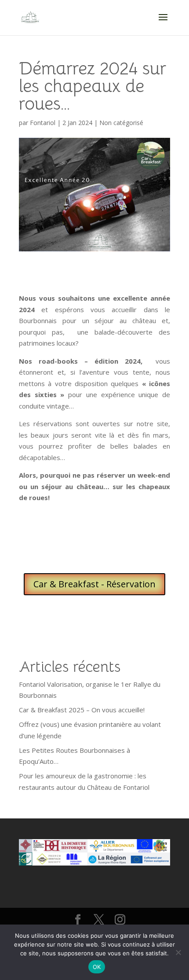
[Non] (178, 952)
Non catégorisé (121, 122)
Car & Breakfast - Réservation (94, 584)
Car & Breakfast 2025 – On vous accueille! (82, 709)
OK (97, 966)
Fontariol (42, 122)
